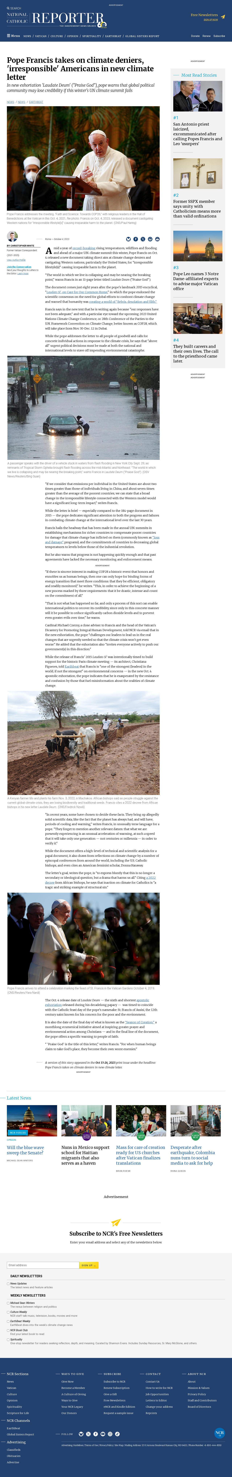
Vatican (41, 36)
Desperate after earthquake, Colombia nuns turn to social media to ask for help (193, 1155)
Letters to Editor (156, 1400)
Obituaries (13, 1456)
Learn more (22, 273)
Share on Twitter (143, 239)
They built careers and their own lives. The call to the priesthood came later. (196, 354)
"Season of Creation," (139, 1022)
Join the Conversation (19, 266)
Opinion (72, 36)
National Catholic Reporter (219, 1433)
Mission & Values (199, 1388)
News (27, 36)
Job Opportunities (157, 1394)
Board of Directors (199, 1406)
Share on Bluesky (128, 239)
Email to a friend (150, 239)
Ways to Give (69, 1400)
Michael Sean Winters (20, 1160)
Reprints (151, 1413)
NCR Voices (18, 1132)
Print (157, 239)
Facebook (95, 1434)
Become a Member (73, 1388)
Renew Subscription (117, 1388)
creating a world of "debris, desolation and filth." (123, 301)
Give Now (67, 1381)
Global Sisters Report (142, 36)
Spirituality (91, 36)
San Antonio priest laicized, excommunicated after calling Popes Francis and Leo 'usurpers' (197, 134)
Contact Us (153, 1381)
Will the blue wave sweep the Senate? (25, 1150)
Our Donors (69, 1413)
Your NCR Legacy (72, 1406)
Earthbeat (72, 666)
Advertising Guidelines (72, 1445)
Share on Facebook (135, 239)
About (192, 1381)
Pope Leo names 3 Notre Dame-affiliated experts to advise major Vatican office (196, 281)
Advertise (13, 1462)
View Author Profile (16, 260)
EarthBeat (113, 36)
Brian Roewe (123, 1171)
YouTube (103, 1434)
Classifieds (13, 1449)
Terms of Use (91, 1445)
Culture (57, 36)
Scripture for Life (18, 1413)
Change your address (159, 1406)
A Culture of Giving (73, 1394)
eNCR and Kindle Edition (119, 1406)
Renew (207, 35)
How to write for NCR (159, 1388)
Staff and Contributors (202, 1400)
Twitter (88, 1434)
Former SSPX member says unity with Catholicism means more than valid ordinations (197, 209)
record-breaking (84, 248)
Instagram (110, 1434)
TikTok (117, 1434)
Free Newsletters (114, 1400)
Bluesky (81, 1434)
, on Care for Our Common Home (77, 292)
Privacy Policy (197, 1394)
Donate (195, 35)
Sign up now (211, 19)
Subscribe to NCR (114, 1381)
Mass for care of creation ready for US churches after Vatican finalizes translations (140, 1155)
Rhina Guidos (178, 1171)
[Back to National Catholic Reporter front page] (57, 20)
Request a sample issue (118, 1413)
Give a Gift (110, 1394)
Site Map (119, 1445)
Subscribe (219, 35)
